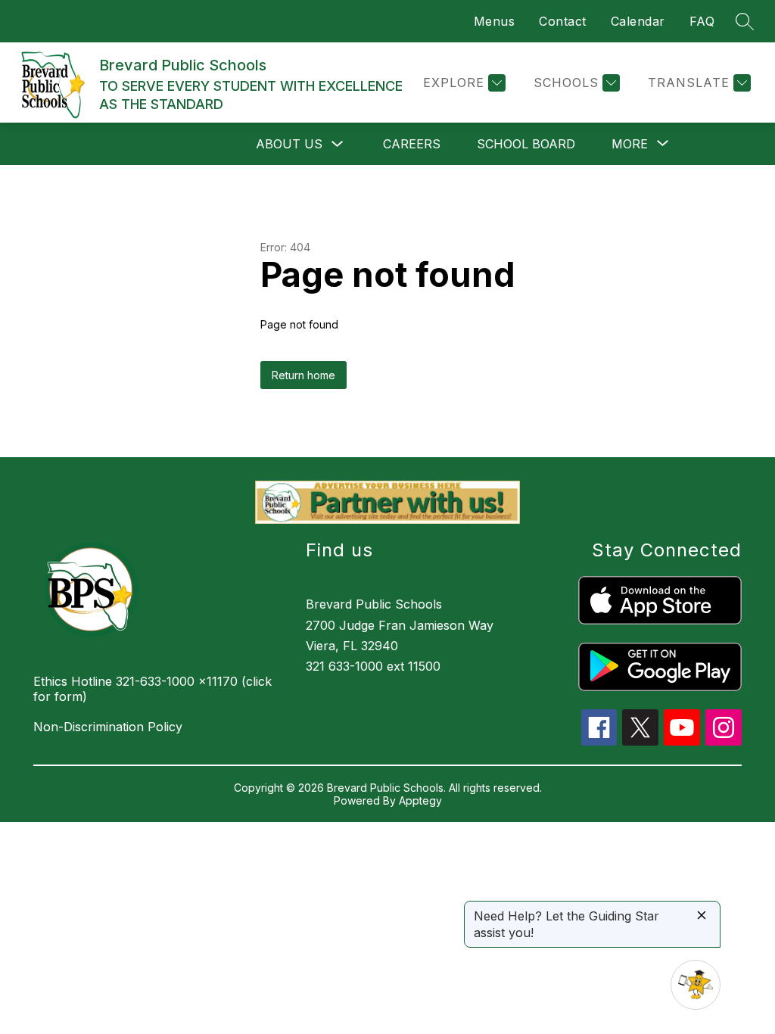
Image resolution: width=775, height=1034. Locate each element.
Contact (563, 21)
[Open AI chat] (695, 985)
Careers (411, 143)
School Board (526, 143)
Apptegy (420, 800)
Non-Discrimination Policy (107, 726)
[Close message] (701, 916)
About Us (289, 143)
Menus (494, 21)
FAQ (702, 21)
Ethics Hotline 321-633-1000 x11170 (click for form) (152, 689)
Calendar (638, 21)
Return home (303, 375)
